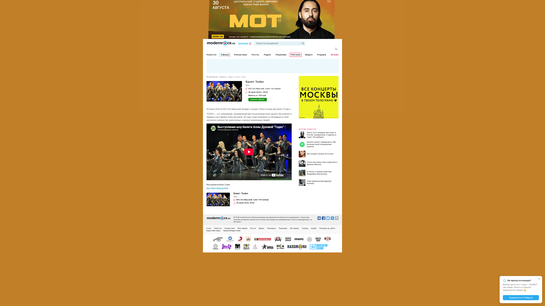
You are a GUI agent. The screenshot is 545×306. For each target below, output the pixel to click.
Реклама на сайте (327, 228)
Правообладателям (231, 230)
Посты (255, 55)
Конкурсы (271, 228)
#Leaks (335, 55)
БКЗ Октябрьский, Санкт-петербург (264, 89)
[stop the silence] (309, 239)
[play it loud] (318, 239)
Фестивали (242, 228)
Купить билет (258, 99)
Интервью (294, 228)
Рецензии (281, 55)
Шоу (248, 85)
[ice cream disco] (248, 239)
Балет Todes (255, 82)
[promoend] (288, 239)
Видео (309, 55)
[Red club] (328, 239)
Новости (211, 55)
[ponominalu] (262, 239)
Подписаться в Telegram (521, 297)
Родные (321, 55)
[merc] (299, 239)
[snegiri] (278, 239)
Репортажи (240, 55)
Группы (305, 228)
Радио (267, 55)
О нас (208, 228)
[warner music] (230, 239)
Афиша (225, 55)
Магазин (295, 55)
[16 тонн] (218, 239)
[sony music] (240, 239)
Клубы (314, 228)
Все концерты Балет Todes (218, 184)
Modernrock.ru (221, 43)
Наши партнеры (213, 230)
